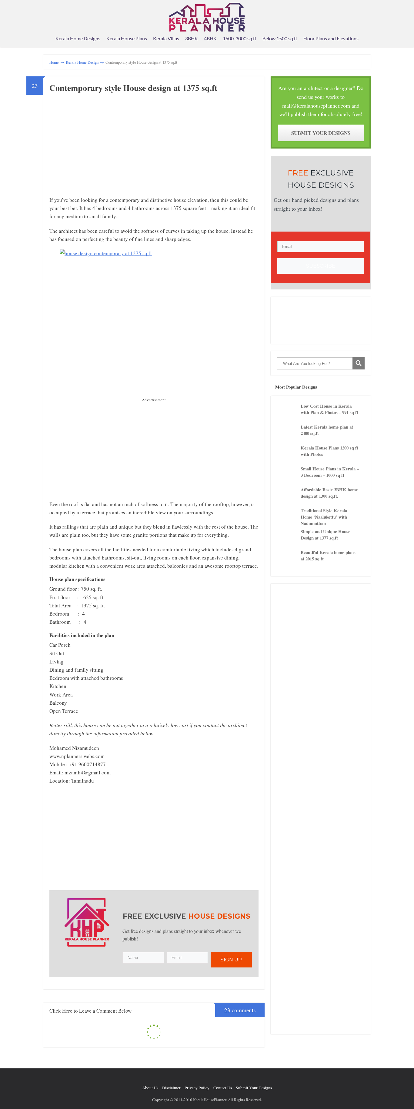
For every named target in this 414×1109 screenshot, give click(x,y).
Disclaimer (171, 1088)
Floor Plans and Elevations (331, 38)
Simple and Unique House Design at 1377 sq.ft (325, 534)
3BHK (191, 38)
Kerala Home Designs (77, 38)
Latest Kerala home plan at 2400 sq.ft (327, 430)
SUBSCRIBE (320, 266)
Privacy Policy (197, 1088)
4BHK (210, 38)
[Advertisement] (100, 151)
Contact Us (222, 1088)
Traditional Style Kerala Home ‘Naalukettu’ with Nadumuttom (324, 516)
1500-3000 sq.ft (239, 38)
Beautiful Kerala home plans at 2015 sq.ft (328, 555)
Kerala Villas (166, 38)
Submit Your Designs (320, 133)
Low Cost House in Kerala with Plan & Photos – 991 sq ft (329, 409)
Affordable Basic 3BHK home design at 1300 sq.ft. (329, 492)
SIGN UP (231, 960)
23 (35, 85)
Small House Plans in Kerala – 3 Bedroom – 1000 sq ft (330, 472)
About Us (150, 1088)
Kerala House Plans (126, 38)
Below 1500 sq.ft (279, 38)
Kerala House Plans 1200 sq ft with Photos (329, 451)
